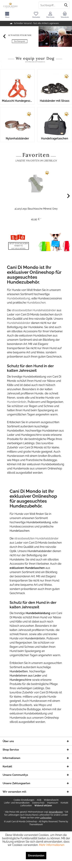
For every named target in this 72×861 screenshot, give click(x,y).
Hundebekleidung (18, 298)
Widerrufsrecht (51, 800)
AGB (39, 800)
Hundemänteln (16, 401)
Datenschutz (38, 803)
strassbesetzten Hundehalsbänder (34, 310)
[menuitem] (65, 15)
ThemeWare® (36, 824)
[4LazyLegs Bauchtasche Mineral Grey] (36, 182)
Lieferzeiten (26, 805)
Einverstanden (36, 855)
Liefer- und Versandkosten (17, 803)
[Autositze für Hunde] (36, 36)
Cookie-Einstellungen (24, 800)
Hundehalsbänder (19, 323)
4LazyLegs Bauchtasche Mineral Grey (36, 208)
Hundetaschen (36, 302)
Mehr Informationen (51, 845)
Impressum (52, 803)
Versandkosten (56, 812)
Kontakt (64, 803)
